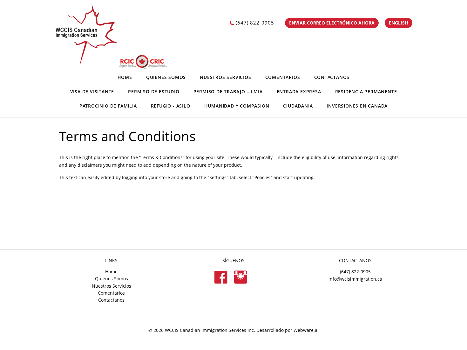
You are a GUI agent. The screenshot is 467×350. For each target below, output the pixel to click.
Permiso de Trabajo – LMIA (228, 91)
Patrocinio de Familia (108, 106)
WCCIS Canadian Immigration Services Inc (209, 330)
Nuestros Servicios (225, 77)
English (398, 23)
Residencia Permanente (366, 91)
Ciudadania (298, 106)
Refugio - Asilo (170, 106)
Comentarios (282, 77)
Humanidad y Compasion (236, 106)
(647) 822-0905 (255, 22)
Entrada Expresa (299, 91)
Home (125, 77)
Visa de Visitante (92, 91)
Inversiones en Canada (357, 106)
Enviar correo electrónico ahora (332, 23)
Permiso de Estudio (153, 91)
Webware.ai (306, 330)
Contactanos (332, 77)
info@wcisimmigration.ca (355, 279)
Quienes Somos (166, 77)
